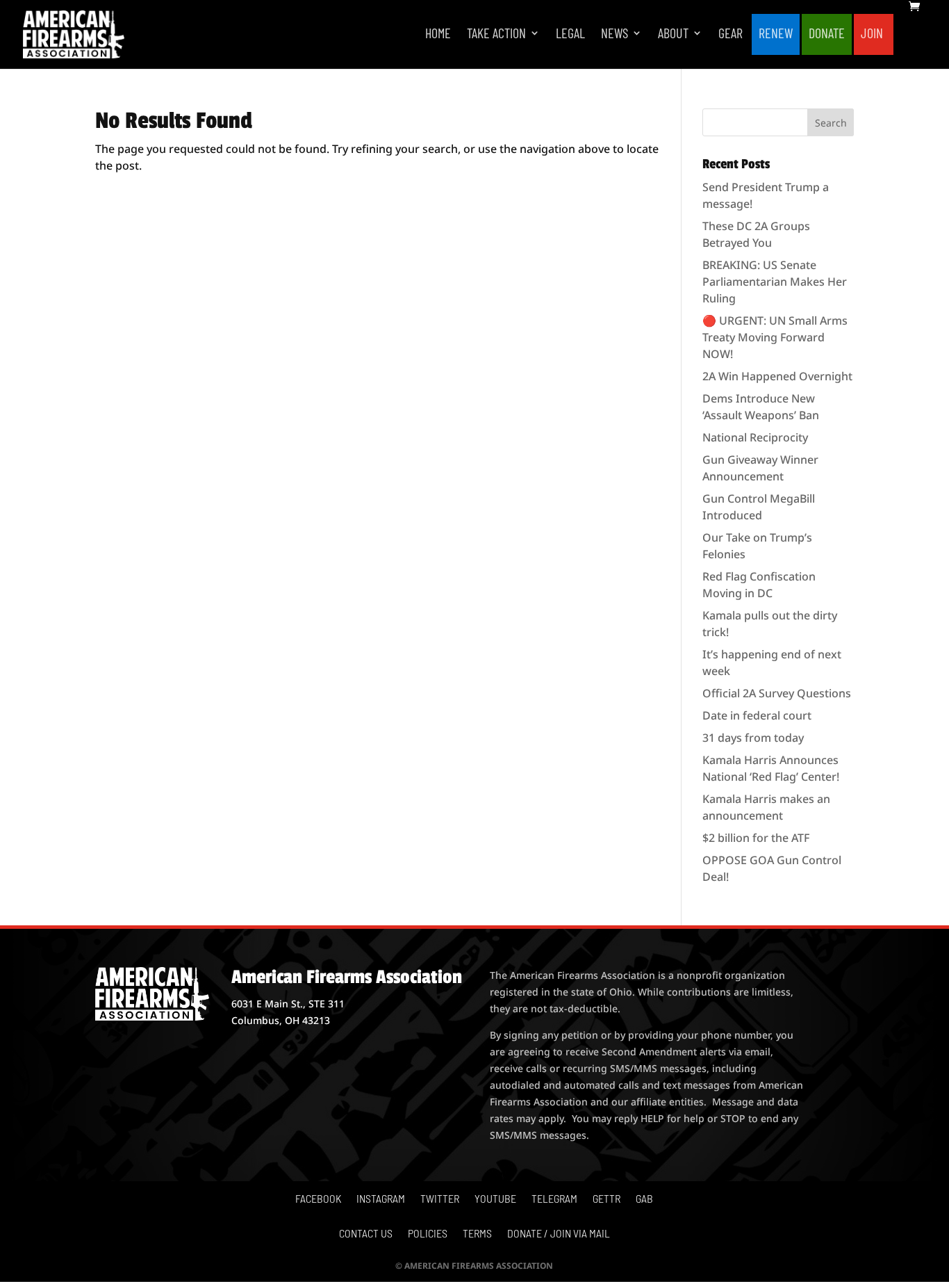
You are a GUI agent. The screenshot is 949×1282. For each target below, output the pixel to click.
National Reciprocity (755, 437)
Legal (570, 34)
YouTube (495, 1199)
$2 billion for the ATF (755, 837)
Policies (427, 1234)
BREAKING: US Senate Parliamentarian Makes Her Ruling (774, 281)
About (673, 34)
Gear (730, 34)
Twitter (439, 1199)
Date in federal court (756, 715)
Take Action (496, 34)
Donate (827, 34)
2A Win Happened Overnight (777, 376)
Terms (477, 1234)
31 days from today (753, 737)
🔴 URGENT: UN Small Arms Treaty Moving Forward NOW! (775, 337)
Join (872, 34)
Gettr (606, 1199)
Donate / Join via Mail (558, 1234)
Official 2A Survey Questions (776, 693)
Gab (644, 1199)
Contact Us (366, 1234)
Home (438, 34)
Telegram (554, 1199)
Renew (776, 34)
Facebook (318, 1199)
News (614, 34)
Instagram (380, 1199)
